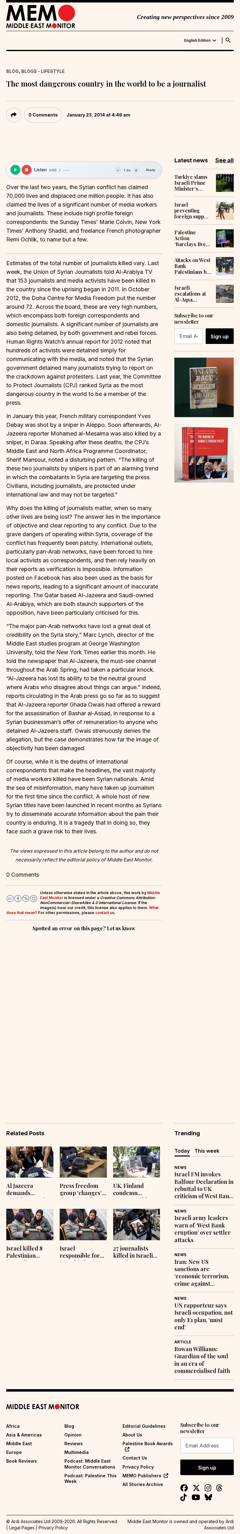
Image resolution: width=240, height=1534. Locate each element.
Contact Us (134, 1457)
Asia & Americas (24, 1434)
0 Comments (43, 114)
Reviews (73, 1443)
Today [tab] (182, 1151)
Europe (14, 1452)
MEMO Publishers (141, 1475)
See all (224, 160)
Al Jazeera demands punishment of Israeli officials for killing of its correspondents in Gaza (27, 1190)
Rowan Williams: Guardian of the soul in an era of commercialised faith (202, 1360)
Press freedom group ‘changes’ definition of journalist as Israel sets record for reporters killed (83, 1190)
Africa (13, 1426)
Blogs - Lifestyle (43, 71)
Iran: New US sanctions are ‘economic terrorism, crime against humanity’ (201, 1273)
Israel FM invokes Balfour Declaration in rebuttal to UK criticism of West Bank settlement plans (203, 1185)
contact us (104, 912)
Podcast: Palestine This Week (90, 1478)
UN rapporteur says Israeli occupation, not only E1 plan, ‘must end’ (203, 1316)
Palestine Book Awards (147, 1443)
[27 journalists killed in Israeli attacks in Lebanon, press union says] (136, 1224)
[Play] (15, 170)
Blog (12, 71)
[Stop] (27, 170)
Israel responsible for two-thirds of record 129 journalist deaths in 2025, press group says (82, 1252)
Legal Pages (22, 1527)
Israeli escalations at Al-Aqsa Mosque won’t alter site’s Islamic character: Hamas (190, 294)
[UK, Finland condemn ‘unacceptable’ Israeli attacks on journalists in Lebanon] (136, 1162)
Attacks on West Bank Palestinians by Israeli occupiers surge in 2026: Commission (192, 266)
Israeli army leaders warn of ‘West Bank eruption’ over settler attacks (202, 1228)
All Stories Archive (142, 1484)
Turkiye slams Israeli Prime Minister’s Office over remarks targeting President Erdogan (191, 183)
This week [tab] (206, 1151)
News (180, 1167)
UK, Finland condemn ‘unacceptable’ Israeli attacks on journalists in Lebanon (135, 1190)
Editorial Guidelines (144, 1426)
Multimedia (76, 1452)
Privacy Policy (138, 1467)
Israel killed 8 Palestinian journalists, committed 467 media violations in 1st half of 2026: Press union (29, 1252)
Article (182, 1342)
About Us (132, 1434)
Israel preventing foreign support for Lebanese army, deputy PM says (192, 211)
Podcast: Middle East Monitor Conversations (89, 1463)
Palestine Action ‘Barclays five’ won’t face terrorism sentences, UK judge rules (191, 238)
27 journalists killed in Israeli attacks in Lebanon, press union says (133, 1252)
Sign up (220, 336)
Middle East (19, 1443)
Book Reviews (21, 1461)
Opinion (73, 1434)
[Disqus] (84, 1018)
